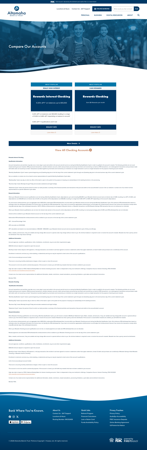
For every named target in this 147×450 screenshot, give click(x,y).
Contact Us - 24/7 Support (81, 9)
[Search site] (139, 15)
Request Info (51, 127)
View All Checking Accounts (72, 150)
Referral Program (87, 413)
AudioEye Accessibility (118, 416)
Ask (136, 8)
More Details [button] (72, 143)
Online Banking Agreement (119, 422)
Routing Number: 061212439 (63, 419)
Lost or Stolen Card (88, 419)
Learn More (51, 132)
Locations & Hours (63, 9)
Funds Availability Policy (89, 422)
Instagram (14, 417)
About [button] (130, 15)
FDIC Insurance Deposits (118, 419)
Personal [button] (85, 15)
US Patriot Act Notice (117, 425)
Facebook (10, 417)
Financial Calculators (88, 416)
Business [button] (98, 15)
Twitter (17, 417)
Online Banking (103, 9)
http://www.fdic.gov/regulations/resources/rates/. (22, 270)
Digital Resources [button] (114, 15)
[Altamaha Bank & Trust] (17, 10)
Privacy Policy (115, 413)
